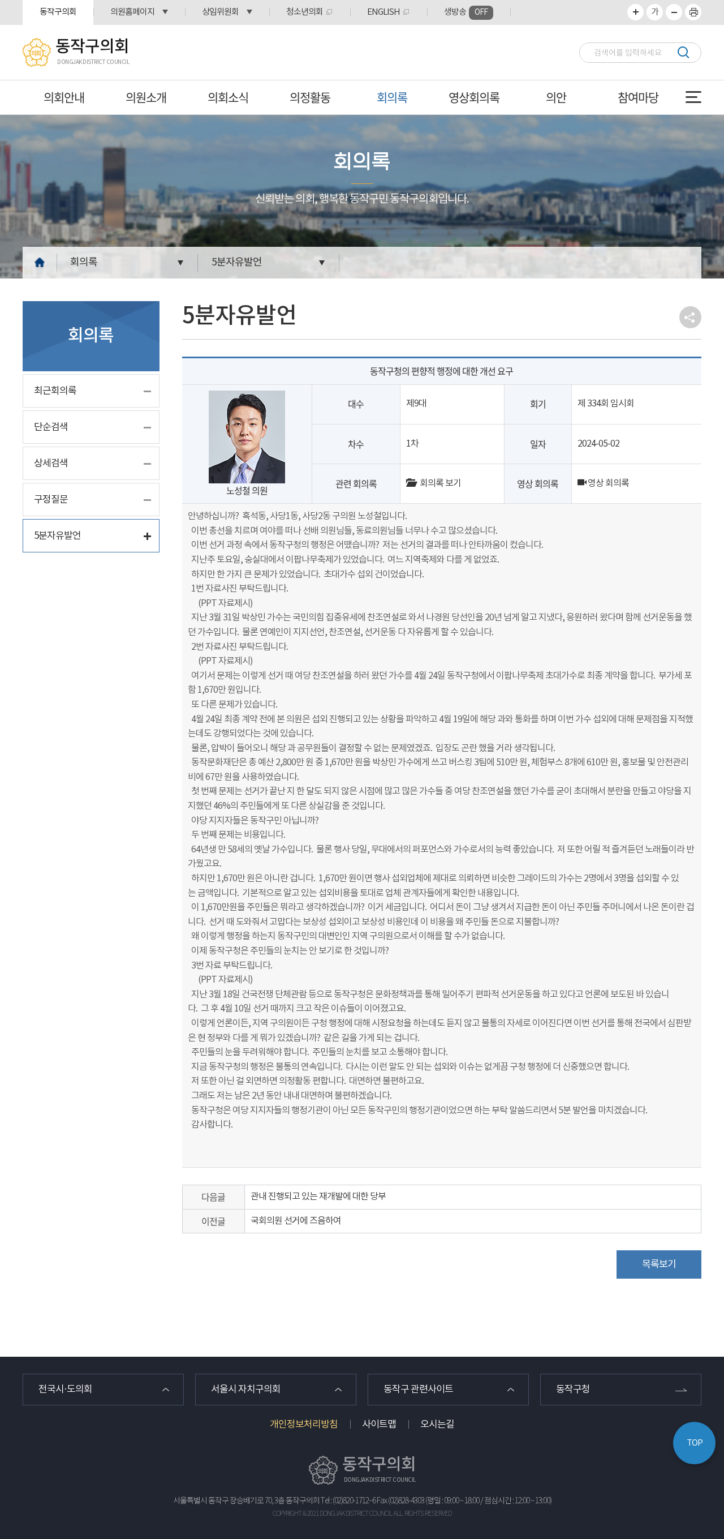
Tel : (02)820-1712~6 (348, 1501)
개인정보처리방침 (304, 1424)
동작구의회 (58, 12)
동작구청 (573, 1389)
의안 (556, 97)
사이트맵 (379, 1424)
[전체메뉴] (693, 97)
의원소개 (146, 97)
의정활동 (310, 97)
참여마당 (638, 97)
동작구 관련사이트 (418, 1389)
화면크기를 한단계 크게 (635, 12)
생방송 (466, 12)
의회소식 (228, 97)
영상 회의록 (607, 483)
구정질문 (51, 499)
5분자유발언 (237, 262)
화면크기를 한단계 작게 (674, 12)
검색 (683, 52)
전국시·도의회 (65, 1389)
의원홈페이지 (132, 12)
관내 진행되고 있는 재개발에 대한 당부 (318, 1196)
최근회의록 (55, 391)
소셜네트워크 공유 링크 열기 (690, 317)
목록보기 (659, 1264)
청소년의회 (304, 12)
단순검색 (51, 427)
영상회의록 (474, 97)
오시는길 (437, 1424)
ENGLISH (383, 12)
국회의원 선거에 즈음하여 (296, 1221)
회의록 (392, 97)
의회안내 (64, 97)
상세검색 (51, 463)
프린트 (693, 12)
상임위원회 (220, 12)
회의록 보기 (438, 483)
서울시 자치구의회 (246, 1389)
